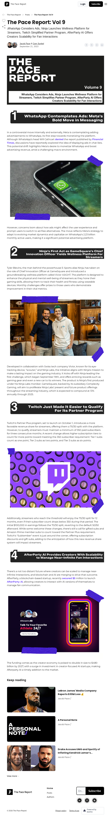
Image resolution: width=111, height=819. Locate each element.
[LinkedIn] (79, 800)
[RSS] (94, 800)
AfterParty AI (15, 581)
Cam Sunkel (38, 43)
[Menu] (106, 3)
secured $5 (68, 578)
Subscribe (95, 4)
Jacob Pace (25, 43)
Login (82, 4)
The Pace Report (14, 15)
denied (59, 139)
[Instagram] (87, 800)
